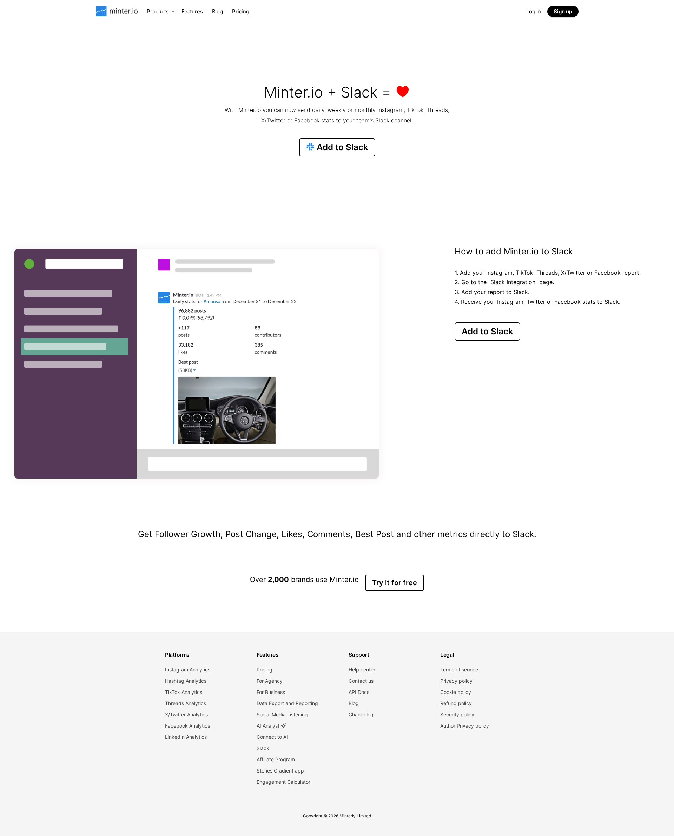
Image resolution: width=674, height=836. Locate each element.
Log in (533, 11)
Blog (217, 11)
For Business (271, 692)
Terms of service (459, 670)
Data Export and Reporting (287, 703)
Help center (362, 670)
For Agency (270, 681)
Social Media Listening (282, 714)
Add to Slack (341, 147)
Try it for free (394, 582)
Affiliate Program (276, 759)
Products (158, 11)
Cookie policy (455, 692)
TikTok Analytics (183, 692)
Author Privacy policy (464, 726)
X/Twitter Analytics (186, 714)
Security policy (457, 714)
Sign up (563, 11)
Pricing (240, 11)
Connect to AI (272, 737)
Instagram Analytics (187, 670)
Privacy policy (456, 681)
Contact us (361, 681)
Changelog (361, 714)
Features (192, 11)
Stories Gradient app (280, 771)
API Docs (359, 692)
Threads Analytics (185, 703)
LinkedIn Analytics (186, 737)
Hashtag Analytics (185, 681)
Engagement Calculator (283, 782)
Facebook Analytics (187, 726)
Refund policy (456, 703)
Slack (263, 748)
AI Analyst (269, 726)
